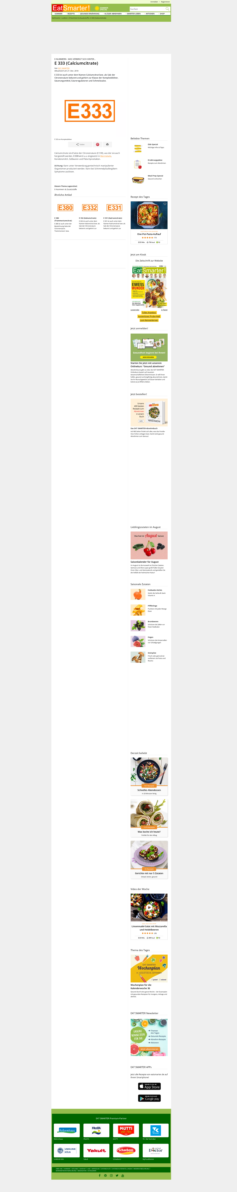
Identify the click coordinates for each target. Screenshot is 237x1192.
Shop (162, 13)
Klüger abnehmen (113, 13)
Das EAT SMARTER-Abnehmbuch (144, 428)
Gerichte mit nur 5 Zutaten (149, 873)
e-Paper (164, 310)
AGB (88, 1169)
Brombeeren (153, 621)
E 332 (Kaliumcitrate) (87, 218)
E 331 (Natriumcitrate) (112, 218)
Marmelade (105, 156)
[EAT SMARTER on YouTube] (122, 1175)
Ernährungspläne (155, 160)
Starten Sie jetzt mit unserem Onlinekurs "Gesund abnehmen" (148, 365)
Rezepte (71, 13)
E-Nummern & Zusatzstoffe (65, 189)
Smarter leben (134, 13)
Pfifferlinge (152, 606)
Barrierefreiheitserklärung (66, 1171)
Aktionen (150, 13)
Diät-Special (153, 144)
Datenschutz (105, 1169)
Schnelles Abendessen (149, 790)
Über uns (59, 1169)
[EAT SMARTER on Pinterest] (105, 1175)
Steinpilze (152, 653)
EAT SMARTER (63, 68)
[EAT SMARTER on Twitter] (117, 1175)
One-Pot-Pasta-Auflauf (149, 234)
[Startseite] (71, 7)
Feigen (150, 637)
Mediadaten (82, 1171)
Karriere (67, 1169)
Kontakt (83, 1169)
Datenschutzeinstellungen (122, 1169)
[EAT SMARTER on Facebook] (99, 1175)
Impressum (95, 1169)
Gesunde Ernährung (89, 13)
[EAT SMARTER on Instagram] (111, 1175)
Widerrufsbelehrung (141, 1169)
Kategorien (92, 1171)
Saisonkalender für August (145, 561)
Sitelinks (75, 1169)
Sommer (58, 13)
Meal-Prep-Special (155, 176)
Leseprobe (135, 310)
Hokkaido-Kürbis (155, 590)
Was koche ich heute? (149, 831)
